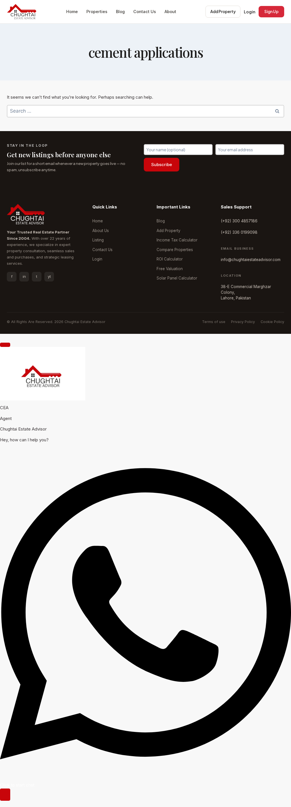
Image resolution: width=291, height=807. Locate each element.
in (24, 276)
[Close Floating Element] (5, 345)
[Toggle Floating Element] (5, 795)
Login (249, 11)
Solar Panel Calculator (177, 278)
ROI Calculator (170, 259)
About (170, 11)
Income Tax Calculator (177, 240)
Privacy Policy (243, 322)
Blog (120, 11)
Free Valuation (170, 268)
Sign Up (271, 11)
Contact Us (144, 11)
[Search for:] (145, 111)
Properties (96, 11)
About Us (100, 230)
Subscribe (161, 164)
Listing (98, 240)
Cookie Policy (272, 322)
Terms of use (213, 322)
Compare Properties (175, 249)
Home (72, 11)
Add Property (223, 11)
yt (49, 276)
